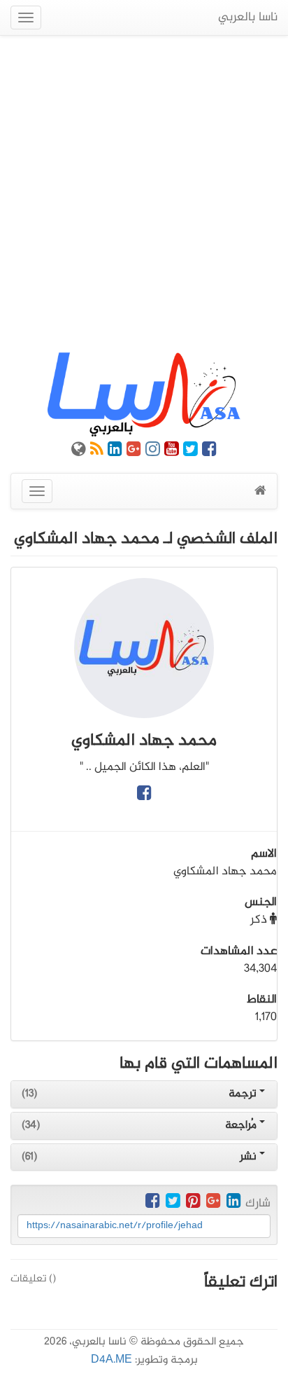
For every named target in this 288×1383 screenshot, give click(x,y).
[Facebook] (209, 452)
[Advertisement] (144, 194)
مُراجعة (242, 1125)
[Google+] (134, 452)
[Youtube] (171, 452)
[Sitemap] (78, 452)
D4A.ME (111, 1360)
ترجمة (244, 1094)
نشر (249, 1157)
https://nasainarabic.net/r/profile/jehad (115, 1226)
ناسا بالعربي (248, 17)
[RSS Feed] (96, 452)
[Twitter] (190, 452)
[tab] (144, 1094)
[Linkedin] (115, 452)
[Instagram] (152, 452)
